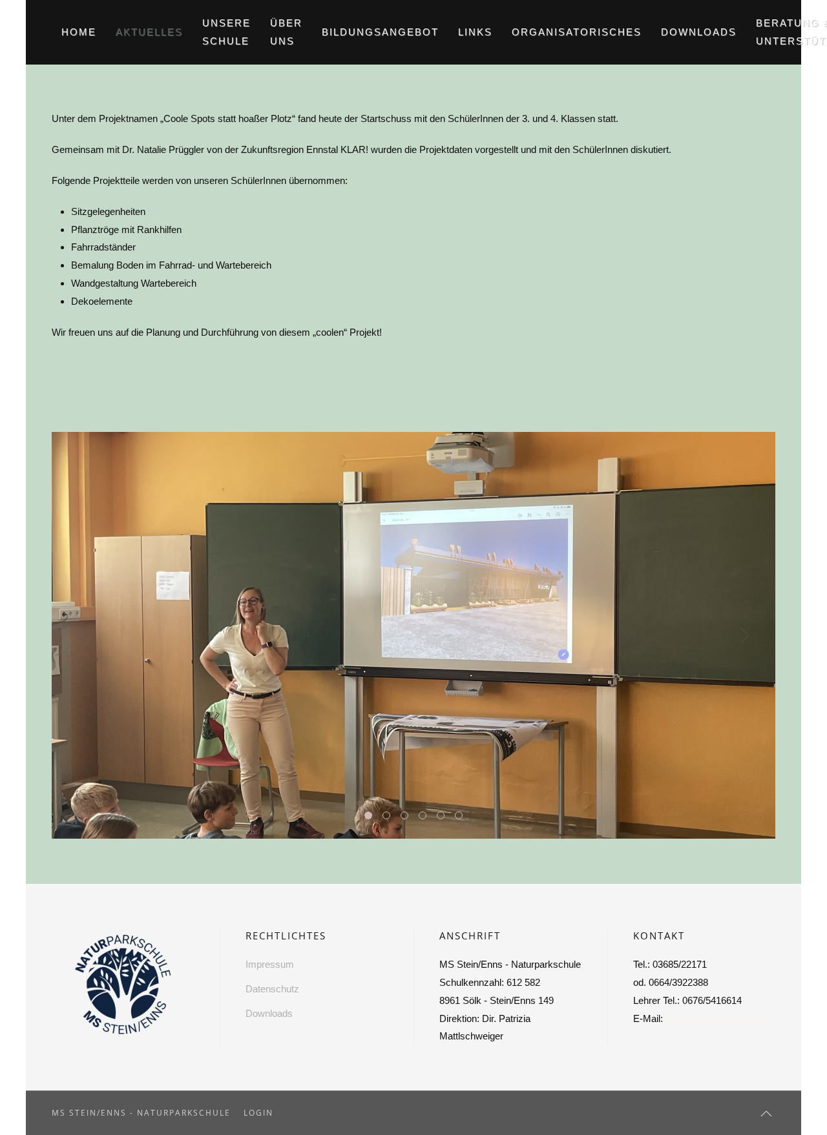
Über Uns (286, 31)
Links (475, 31)
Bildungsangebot (380, 31)
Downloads (699, 31)
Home (78, 31)
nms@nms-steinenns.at (716, 1018)
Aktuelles (149, 31)
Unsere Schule (226, 31)
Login (258, 1112)
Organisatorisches (577, 31)
